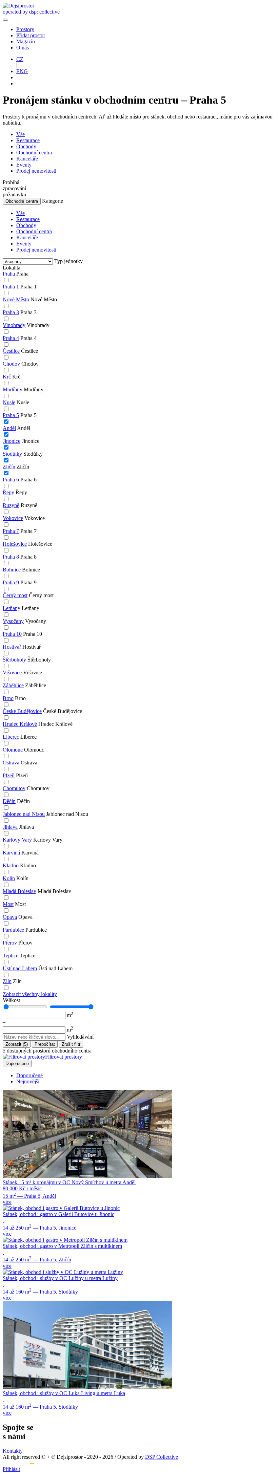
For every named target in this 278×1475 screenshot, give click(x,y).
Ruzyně (11, 505)
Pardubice (13, 930)
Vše (20, 134)
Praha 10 (12, 634)
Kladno (11, 865)
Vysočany (13, 621)
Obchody (26, 146)
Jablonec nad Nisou (24, 814)
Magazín (25, 41)
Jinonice (11, 441)
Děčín (9, 801)
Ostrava (11, 762)
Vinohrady (14, 325)
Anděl (9, 428)
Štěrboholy (14, 660)
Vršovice (12, 672)
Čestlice (11, 351)
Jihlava (10, 827)
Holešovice (15, 544)
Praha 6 (11, 479)
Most (8, 904)
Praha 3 (11, 312)
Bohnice (12, 569)
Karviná (11, 852)
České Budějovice (22, 711)
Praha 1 (11, 286)
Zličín (9, 467)
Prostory (25, 29)
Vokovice (13, 518)
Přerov (10, 943)
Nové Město (16, 299)
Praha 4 (11, 338)
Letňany (11, 608)
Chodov (11, 364)
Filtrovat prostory (63, 1057)
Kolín (9, 878)
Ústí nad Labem (20, 968)
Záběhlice (13, 685)
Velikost (11, 1000)
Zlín (7, 981)
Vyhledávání (80, 1037)
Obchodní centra (34, 152)
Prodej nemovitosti (36, 171)
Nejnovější (27, 1081)
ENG (22, 71)
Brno (8, 698)
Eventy (24, 165)
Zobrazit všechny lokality (30, 994)
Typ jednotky (68, 261)
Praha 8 (11, 557)
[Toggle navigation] (5, 20)
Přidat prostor (30, 35)
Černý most (15, 595)
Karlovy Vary (17, 840)
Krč (7, 376)
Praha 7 (11, 531)
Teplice (10, 955)
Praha (9, 274)
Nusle (9, 402)
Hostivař (12, 647)
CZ (19, 59)
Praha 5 (11, 415)
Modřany (12, 389)
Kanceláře (27, 158)
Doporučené (17, 1063)
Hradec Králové (20, 724)
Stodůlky (12, 454)
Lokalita (11, 267)
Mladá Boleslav (19, 891)
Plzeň (9, 775)
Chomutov (14, 788)
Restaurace (28, 140)
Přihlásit (11, 1469)
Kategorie (52, 201)
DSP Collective (161, 1457)
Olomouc (13, 750)
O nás (22, 47)
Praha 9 (11, 582)
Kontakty (13, 1451)
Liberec (11, 737)
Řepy (8, 492)
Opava (10, 917)
